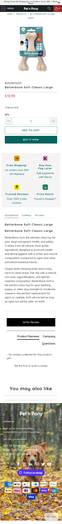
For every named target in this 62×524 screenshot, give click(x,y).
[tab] (28, 337)
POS (49, 509)
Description (11, 215)
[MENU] (1, 8)
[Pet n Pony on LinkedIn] (30, 464)
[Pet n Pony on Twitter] (43, 464)
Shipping (26, 215)
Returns (39, 215)
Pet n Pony (17, 509)
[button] (31, 365)
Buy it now (31, 139)
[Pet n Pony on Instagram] (24, 464)
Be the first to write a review (31, 365)
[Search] (49, 8)
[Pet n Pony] (31, 8)
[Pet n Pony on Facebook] (18, 464)
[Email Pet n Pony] (12, 464)
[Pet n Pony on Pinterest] (37, 464)
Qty (7, 114)
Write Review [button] (31, 322)
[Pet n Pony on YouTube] (49, 464)
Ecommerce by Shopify (15, 513)
